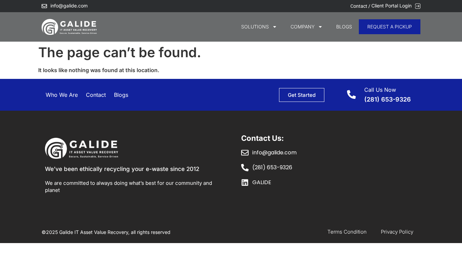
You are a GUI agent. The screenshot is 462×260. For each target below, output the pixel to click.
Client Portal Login (391, 5)
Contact (96, 94)
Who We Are (62, 94)
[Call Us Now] (351, 94)
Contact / (360, 6)
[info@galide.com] (44, 6)
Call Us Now (380, 89)
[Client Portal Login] (417, 6)
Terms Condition (347, 232)
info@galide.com (69, 5)
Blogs (344, 26)
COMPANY (303, 26)
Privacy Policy (397, 232)
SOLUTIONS (255, 26)
